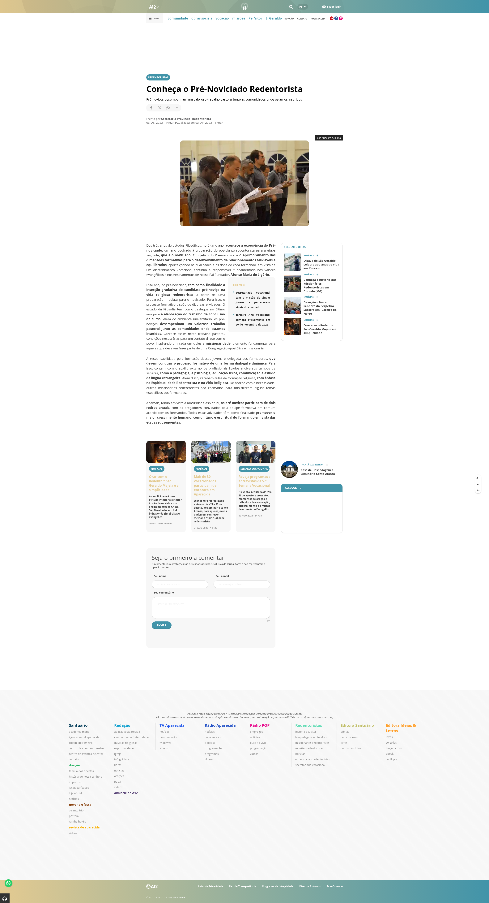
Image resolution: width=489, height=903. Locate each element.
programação (167, 737)
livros (344, 743)
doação (289, 18)
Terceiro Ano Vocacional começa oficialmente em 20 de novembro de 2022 (253, 319)
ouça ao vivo (212, 737)
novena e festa (80, 804)
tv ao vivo (165, 743)
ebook (389, 753)
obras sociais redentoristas (312, 759)
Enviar (161, 625)
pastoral (74, 816)
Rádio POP (260, 725)
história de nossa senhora (85, 776)
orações (119, 776)
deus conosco (349, 737)
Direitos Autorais (310, 886)
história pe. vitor (305, 731)
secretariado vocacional (310, 765)
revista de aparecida (84, 827)
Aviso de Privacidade (210, 886)
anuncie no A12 (126, 793)
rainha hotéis (77, 821)
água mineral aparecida (84, 737)
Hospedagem (318, 18)
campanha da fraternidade (131, 737)
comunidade (178, 18)
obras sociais (201, 18)
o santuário (76, 810)
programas (212, 754)
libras (117, 765)
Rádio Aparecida (220, 725)
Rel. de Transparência (242, 886)
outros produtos (351, 748)
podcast (210, 743)
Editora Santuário (357, 725)
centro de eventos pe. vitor (86, 754)
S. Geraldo (274, 18)
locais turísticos (79, 787)
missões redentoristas (309, 748)
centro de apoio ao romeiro (86, 748)
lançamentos (394, 748)
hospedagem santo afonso (312, 737)
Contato (302, 18)
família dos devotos (81, 771)
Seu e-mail (222, 576)
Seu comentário (164, 592)
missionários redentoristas (312, 743)
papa (117, 781)
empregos (256, 731)
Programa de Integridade (277, 886)
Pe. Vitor (255, 18)
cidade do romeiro (80, 743)
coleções (391, 742)
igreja (117, 754)
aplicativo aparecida (127, 731)
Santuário (78, 725)
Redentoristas (308, 725)
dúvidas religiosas (125, 743)
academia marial (79, 731)
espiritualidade (124, 748)
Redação (122, 725)
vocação (222, 18)
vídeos (73, 833)
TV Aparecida (172, 725)
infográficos (121, 759)
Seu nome (160, 576)
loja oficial (75, 793)
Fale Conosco (335, 886)
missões (238, 18)
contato (74, 759)
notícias (74, 799)
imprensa (75, 782)
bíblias (345, 731)
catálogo (391, 759)
